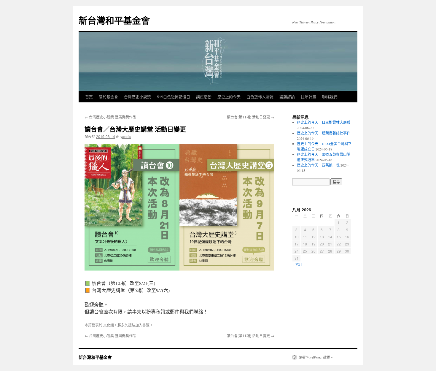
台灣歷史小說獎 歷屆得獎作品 (110, 116)
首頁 (89, 96)
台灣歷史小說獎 (137, 96)
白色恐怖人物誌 (259, 96)
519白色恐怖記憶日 (173, 96)
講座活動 (203, 96)
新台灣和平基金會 (114, 20)
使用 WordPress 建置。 (315, 357)
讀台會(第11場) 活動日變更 (250, 116)
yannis (125, 136)
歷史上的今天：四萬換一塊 (318, 165)
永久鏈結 (128, 324)
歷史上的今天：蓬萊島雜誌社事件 (323, 133)
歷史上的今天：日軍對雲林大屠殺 (323, 122)
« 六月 (297, 264)
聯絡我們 (330, 96)
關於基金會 (108, 96)
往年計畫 (308, 96)
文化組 (108, 324)
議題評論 (287, 96)
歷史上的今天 (229, 96)
